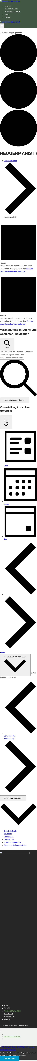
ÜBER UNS (8, 6)
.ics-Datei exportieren (12, 842)
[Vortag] (20, 594)
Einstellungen (9, 1058)
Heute (2, 653)
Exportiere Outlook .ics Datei (15, 845)
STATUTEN (8, 1014)
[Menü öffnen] (2, 25)
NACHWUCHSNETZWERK (12, 11)
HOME (6, 1005)
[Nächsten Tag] (20, 648)
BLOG (6, 14)
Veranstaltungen (10, 161)
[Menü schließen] (0, 1030)
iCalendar (8, 834)
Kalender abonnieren (13, 798)
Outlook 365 (9, 837)
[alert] (18, 246)
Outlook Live (9, 840)
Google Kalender (10, 831)
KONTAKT (8, 17)
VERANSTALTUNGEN (11, 9)
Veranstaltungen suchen (14, 400)
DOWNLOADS (9, 1017)
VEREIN (7, 1008)
